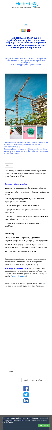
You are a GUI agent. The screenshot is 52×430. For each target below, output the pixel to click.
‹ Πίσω (8, 165)
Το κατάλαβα (43, 425)
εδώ (44, 283)
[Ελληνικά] (23, 30)
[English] (28, 30)
